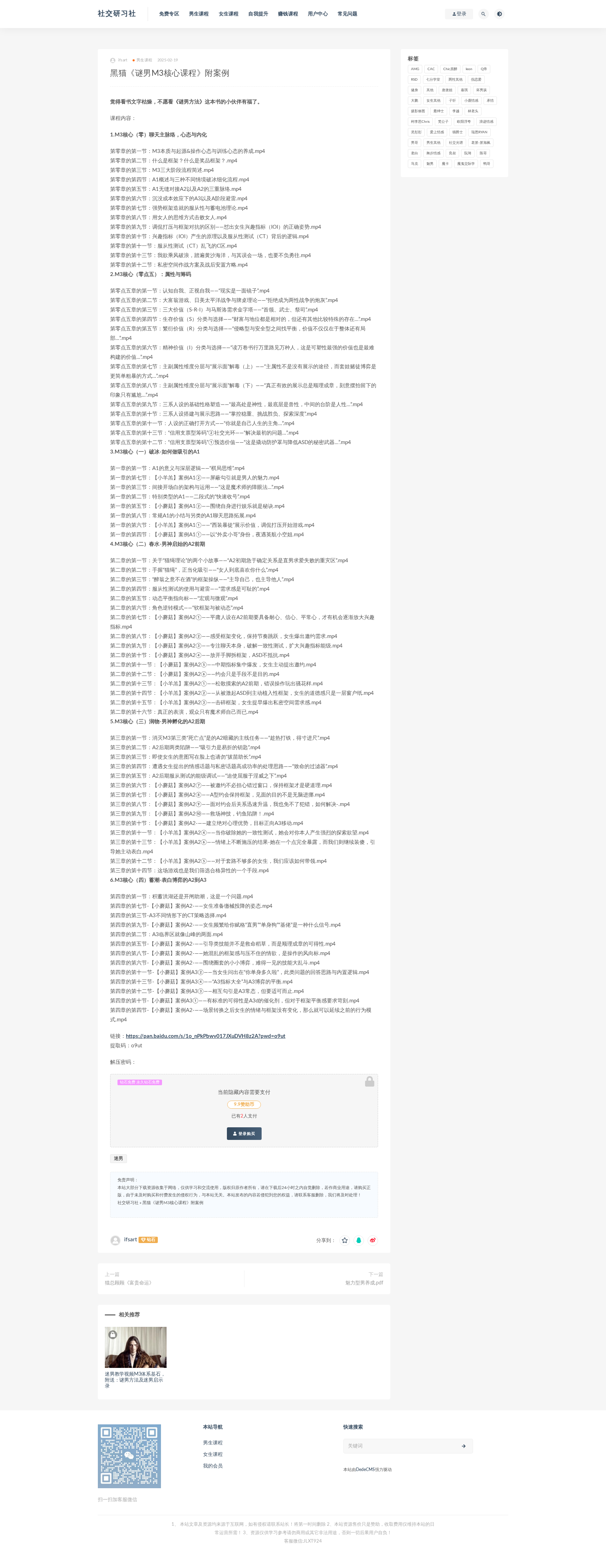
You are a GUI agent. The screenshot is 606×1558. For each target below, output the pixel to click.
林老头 (473, 111)
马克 (414, 164)
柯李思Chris (420, 121)
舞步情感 (433, 153)
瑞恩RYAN (479, 132)
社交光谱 (456, 143)
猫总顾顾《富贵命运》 (129, 1283)
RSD (414, 79)
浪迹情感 (486, 121)
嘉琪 (464, 90)
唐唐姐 (447, 90)
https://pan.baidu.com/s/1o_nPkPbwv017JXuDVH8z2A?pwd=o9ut (205, 1036)
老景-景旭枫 (480, 143)
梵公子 (443, 121)
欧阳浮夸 (464, 121)
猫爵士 (457, 132)
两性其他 (456, 79)
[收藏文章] (344, 1240)
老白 (414, 153)
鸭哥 (486, 164)
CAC (431, 69)
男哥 (414, 143)
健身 (414, 90)
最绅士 (438, 111)
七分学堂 (433, 79)
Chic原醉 (450, 69)
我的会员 (213, 1466)
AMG (415, 69)
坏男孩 (481, 90)
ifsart (130, 1239)
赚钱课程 (288, 14)
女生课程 (229, 14)
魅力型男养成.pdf (364, 1283)
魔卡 (445, 164)
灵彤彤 (416, 132)
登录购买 (246, 1133)
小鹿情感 (471, 100)
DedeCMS (365, 1470)
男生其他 (433, 143)
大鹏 (414, 100)
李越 (455, 111)
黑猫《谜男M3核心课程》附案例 (172, 1203)
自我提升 (258, 14)
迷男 (118, 1158)
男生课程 (199, 14)
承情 (490, 100)
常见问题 (348, 14)
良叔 (452, 153)
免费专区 (169, 14)
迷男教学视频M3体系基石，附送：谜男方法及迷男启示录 (135, 1380)
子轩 (452, 100)
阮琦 (467, 153)
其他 (429, 90)
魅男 (429, 164)
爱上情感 (437, 132)
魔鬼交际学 (466, 164)
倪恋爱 (476, 79)
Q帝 (484, 69)
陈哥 (483, 153)
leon (469, 69)
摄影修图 (418, 111)
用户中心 (318, 14)
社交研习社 (117, 13)
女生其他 (433, 100)
